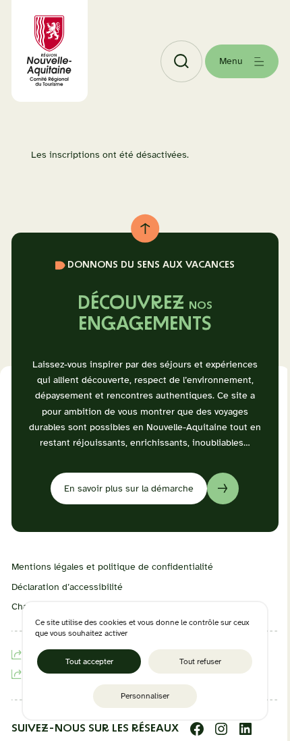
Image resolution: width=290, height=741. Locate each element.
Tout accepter (89, 661)
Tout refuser (200, 661)
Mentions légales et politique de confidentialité (112, 566)
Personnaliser (145, 695)
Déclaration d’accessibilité (67, 587)
